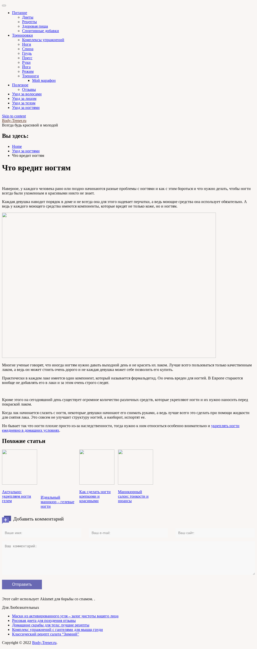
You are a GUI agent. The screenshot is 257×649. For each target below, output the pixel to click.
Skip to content (14, 116)
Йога (26, 67)
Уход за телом (23, 103)
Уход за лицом (24, 98)
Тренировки (22, 35)
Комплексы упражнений (43, 40)
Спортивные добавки (40, 31)
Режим (28, 71)
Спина (27, 49)
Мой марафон (44, 80)
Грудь (27, 53)
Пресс (27, 58)
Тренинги (30, 76)
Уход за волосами (27, 94)
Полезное (20, 85)
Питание (19, 13)
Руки (26, 62)
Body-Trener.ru (14, 120)
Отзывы (29, 89)
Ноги (26, 44)
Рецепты (29, 22)
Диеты (27, 17)
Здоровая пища (35, 26)
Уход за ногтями (26, 107)
